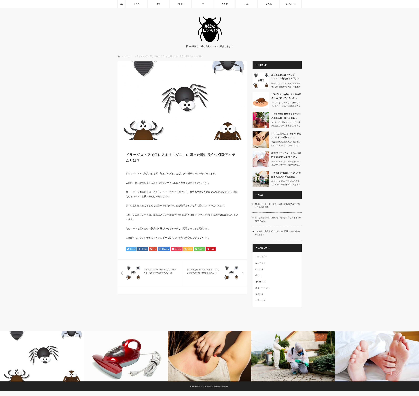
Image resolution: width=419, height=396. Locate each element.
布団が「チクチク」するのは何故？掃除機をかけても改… (286, 155)
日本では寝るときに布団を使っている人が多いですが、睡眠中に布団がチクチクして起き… (285, 165)
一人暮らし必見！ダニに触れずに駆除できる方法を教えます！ (277, 233)
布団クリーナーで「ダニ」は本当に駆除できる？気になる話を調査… (277, 205)
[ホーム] (121, 4)
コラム (137, 4)
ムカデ (225, 4)
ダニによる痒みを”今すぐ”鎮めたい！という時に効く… (286, 135)
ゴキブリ (180, 4)
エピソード (290, 4)
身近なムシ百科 (207, 386)
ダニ (159, 4)
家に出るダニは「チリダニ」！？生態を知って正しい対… (285, 77)
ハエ (247, 4)
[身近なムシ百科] (209, 41)
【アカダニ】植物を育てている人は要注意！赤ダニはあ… (286, 116)
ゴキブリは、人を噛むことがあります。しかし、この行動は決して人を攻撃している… (285, 106)
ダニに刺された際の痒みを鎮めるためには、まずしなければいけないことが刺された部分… (285, 145)
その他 (269, 4)
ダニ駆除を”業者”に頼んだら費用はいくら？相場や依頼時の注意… (278, 219)
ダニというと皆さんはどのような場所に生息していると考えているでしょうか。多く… (285, 125)
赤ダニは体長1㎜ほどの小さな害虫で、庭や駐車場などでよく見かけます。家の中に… (285, 184)
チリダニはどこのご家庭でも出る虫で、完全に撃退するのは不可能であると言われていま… (285, 86)
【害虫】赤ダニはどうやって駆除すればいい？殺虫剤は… (286, 175)
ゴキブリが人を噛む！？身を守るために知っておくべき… (286, 96)
